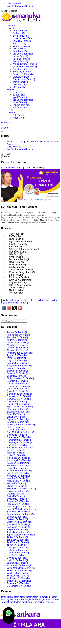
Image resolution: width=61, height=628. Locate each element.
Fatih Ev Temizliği (16, 429)
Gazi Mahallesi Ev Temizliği (21, 432)
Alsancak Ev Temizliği (18, 342)
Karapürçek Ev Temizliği (19, 460)
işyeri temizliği (16, 597)
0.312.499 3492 (15, 3)
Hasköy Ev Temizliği (17, 445)
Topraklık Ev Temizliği (18, 540)
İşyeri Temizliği (19, 36)
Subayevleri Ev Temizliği (19, 522)
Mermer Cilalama (21, 46)
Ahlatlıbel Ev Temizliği (18, 337)
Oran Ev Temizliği (16, 493)
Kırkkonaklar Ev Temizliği (19, 470)
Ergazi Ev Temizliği (16, 417)
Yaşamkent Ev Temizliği (19, 565)
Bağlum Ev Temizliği (17, 363)
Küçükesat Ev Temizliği (18, 481)
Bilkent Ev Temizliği (17, 376)
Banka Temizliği (20, 61)
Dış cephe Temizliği (33, 300)
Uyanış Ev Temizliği (17, 558)
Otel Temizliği (19, 87)
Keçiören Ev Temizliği (18, 465)
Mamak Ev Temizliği (17, 486)
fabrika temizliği (18, 602)
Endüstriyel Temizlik (22, 71)
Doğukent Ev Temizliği (18, 404)
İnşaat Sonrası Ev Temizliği (14, 302)
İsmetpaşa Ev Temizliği (18, 458)
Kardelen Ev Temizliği (18, 463)
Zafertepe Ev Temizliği (18, 583)
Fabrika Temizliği (21, 105)
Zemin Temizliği (20, 82)
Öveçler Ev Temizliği (17, 499)
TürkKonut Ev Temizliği (18, 542)
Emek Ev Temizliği (16, 414)
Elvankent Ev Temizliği (18, 412)
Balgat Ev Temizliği (16, 368)
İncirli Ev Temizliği (16, 452)
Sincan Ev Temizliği (17, 517)
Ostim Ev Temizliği (16, 496)
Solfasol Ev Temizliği (17, 519)
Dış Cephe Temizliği (22, 54)
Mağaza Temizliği (21, 77)
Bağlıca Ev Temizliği (17, 360)
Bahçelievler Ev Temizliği (19, 365)
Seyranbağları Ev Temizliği (20, 514)
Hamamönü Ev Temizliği (19, 440)
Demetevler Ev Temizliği (19, 399)
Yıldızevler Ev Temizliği (18, 578)
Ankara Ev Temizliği (17, 332)
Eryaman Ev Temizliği (18, 419)
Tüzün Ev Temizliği (16, 545)
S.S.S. (10, 110)
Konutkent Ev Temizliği (18, 476)
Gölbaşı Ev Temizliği (17, 435)
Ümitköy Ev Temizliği (17, 560)
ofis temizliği (30, 597)
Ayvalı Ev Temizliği (16, 358)
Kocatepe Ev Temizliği (18, 473)
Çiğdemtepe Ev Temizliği (19, 394)
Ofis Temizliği (19, 48)
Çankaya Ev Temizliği (18, 388)
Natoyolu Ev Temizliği (18, 491)
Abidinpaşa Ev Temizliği (19, 335)
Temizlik (16, 92)
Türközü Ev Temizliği (17, 537)
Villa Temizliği (19, 43)
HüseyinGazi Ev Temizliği (20, 447)
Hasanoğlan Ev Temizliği (19, 442)
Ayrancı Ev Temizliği (17, 355)
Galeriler (11, 112)
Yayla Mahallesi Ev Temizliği (21, 568)
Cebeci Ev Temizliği (17, 383)
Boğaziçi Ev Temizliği (17, 381)
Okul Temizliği (19, 84)
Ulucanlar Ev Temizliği (18, 552)
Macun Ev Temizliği (16, 483)
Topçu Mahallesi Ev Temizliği (21, 534)
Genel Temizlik (19, 30)
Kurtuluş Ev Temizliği (17, 478)
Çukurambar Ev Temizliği (19, 396)
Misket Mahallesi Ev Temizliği (21, 488)
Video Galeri (18, 118)
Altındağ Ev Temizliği (17, 345)
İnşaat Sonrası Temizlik (24, 38)
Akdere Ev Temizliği (17, 340)
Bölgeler (11, 89)
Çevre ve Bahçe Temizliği (25, 66)
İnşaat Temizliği (20, 102)
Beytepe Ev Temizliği (17, 373)
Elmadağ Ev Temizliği (18, 409)
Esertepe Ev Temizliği (18, 422)
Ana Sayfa (12, 25)
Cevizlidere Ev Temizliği (19, 386)
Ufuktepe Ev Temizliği (18, 547)
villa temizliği (16, 300)
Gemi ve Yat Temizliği (23, 74)
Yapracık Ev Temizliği (17, 563)
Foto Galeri (18, 115)
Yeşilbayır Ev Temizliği (18, 575)
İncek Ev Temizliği (16, 450)
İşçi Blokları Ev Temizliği (19, 586)
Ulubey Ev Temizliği (17, 550)
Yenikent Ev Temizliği (17, 573)
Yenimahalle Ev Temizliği (19, 570)
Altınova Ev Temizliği (17, 347)
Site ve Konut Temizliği (23, 79)
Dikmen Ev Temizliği (17, 401)
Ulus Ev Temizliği (15, 555)
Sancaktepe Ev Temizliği (19, 506)
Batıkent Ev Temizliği (17, 371)
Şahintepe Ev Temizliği (18, 511)
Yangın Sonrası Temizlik (24, 64)
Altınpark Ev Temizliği (18, 350)
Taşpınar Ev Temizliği (17, 529)
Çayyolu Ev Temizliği (17, 391)
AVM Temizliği (19, 51)
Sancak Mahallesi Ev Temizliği (22, 509)
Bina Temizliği (19, 69)
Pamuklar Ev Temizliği (18, 501)
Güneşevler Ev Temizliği (19, 437)
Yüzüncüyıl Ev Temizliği (19, 581)
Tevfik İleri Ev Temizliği (18, 532)
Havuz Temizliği (20, 56)
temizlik (5, 597)
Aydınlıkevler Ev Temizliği (20, 353)
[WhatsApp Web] (8, 615)
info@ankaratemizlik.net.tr (20, 6)
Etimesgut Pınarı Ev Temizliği (21, 424)
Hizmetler (11, 28)
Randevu (5, 122)
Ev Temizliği (18, 33)
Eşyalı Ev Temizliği (21, 41)
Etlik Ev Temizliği (15, 427)
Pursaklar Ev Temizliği (18, 504)
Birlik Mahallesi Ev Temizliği (21, 378)
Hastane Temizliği (21, 59)
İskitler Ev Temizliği (16, 455)
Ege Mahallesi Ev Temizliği (20, 406)
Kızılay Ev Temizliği (16, 468)
